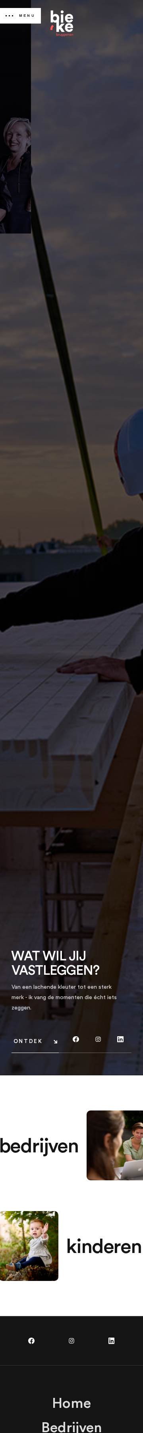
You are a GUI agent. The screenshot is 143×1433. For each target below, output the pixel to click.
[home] (61, 23)
